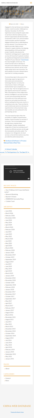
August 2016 (9, 312)
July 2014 (8, 340)
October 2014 (10, 333)
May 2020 (9, 243)
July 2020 (8, 241)
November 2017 (11, 294)
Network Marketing (12, 194)
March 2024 (9, 227)
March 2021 (9, 239)
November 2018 (11, 280)
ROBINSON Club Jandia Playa (15, 199)
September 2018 (11, 285)
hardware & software (12, 141)
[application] (17, 172)
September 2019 (11, 259)
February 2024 (10, 229)
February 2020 (10, 250)
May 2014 (9, 345)
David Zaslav (25, 60)
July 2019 (8, 264)
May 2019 (9, 269)
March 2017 (9, 306)
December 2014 (10, 329)
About (7, 368)
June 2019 (9, 266)
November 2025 (11, 218)
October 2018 (10, 282)
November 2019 (11, 255)
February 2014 (10, 349)
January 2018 (10, 289)
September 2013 (11, 354)
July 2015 (8, 322)
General (8, 378)
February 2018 (10, 287)
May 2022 (9, 236)
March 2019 (9, 273)
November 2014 (11, 331)
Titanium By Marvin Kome (17, 412)
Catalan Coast (10, 201)
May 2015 (9, 324)
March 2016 (9, 315)
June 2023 (9, 234)
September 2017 (11, 299)
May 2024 (9, 222)
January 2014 (10, 352)
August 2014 (9, 338)
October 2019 (10, 257)
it (20, 141)
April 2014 (9, 347)
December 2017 (10, 292)
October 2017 (10, 296)
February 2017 (10, 308)
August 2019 (9, 262)
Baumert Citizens (11, 197)
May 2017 (9, 301)
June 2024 (9, 220)
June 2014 (9, 342)
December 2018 (10, 278)
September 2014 (11, 336)
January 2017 (10, 310)
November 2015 (11, 317)
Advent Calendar (12, 149)
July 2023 (8, 232)
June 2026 (9, 211)
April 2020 (9, 246)
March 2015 (9, 326)
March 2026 (9, 213)
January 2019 (10, 276)
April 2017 (9, 303)
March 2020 (9, 248)
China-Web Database (9, 3)
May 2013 (9, 356)
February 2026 (10, 215)
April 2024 (9, 225)
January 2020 (10, 252)
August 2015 (9, 319)
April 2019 (9, 271)
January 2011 (10, 359)
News (22, 24)
